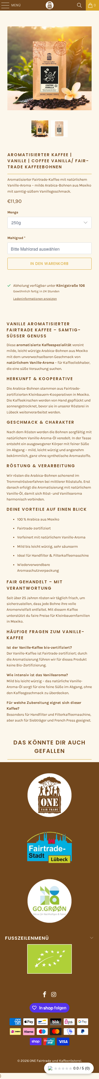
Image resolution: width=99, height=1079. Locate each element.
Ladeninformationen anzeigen (35, 298)
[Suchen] (79, 5)
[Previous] (11, 69)
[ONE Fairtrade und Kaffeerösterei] (49, 5)
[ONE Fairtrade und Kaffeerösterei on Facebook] (45, 995)
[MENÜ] (2, 5)
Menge (12, 212)
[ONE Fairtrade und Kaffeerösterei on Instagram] (54, 995)
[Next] (87, 69)
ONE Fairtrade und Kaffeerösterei (55, 1061)
